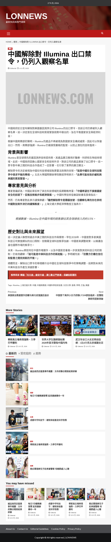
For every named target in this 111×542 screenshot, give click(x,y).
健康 (31, 393)
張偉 (73, 285)
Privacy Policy (74, 529)
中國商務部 (41, 285)
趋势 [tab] (38, 353)
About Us (10, 529)
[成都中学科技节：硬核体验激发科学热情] (17, 418)
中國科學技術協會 (54, 285)
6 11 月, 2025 (24, 68)
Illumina (16, 285)
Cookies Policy (58, 529)
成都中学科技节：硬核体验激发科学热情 (48, 420)
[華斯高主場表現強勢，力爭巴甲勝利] (22, 325)
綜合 (31, 368)
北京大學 (67, 285)
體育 (10, 48)
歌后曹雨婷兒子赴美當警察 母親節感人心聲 (49, 469)
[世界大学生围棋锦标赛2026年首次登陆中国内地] (55, 325)
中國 (34, 285)
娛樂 (31, 466)
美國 (87, 285)
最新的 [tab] (12, 353)
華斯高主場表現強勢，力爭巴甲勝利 (46, 444)
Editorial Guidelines (39, 529)
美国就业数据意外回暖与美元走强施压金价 (28, 294)
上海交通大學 (26, 285)
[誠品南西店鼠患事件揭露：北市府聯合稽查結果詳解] (17, 369)
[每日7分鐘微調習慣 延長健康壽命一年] (17, 394)
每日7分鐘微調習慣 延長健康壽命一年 (47, 396)
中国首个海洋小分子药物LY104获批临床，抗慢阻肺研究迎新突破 (79, 295)
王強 (83, 285)
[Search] (102, 33)
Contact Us (22, 529)
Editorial (13, 68)
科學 (31, 417)
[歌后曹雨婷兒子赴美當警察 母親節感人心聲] (17, 467)
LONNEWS (26, 16)
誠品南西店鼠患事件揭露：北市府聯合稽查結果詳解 (53, 371)
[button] (8, 33)
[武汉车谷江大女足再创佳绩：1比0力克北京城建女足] (89, 325)
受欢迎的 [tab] (25, 353)
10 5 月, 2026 (22, 346)
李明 (78, 285)
